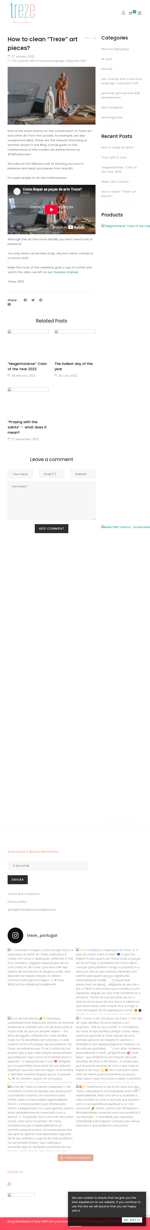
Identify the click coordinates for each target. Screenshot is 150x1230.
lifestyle (107, 69)
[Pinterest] (40, 300)
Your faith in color (114, 157)
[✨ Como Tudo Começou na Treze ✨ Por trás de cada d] (109, 1049)
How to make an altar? (117, 147)
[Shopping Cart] (131, 13)
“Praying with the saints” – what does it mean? (27, 427)
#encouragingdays (115, 49)
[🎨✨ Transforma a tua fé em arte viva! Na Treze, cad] (109, 1118)
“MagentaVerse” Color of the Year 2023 (119, 169)
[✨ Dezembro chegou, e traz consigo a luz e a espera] (41, 981)
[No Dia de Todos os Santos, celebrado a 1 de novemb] (41, 1118)
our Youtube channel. (63, 272)
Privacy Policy (17, 902)
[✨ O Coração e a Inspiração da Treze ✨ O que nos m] (109, 981)
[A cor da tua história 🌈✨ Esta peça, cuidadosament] (41, 1049)
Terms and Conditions (23, 894)
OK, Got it (132, 1220)
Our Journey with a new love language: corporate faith (49, 61)
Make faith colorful (115, 182)
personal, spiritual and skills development (120, 95)
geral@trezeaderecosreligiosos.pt (32, 910)
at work (106, 59)
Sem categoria (112, 107)
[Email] (9, 304)
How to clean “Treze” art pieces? (118, 194)
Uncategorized (111, 117)
